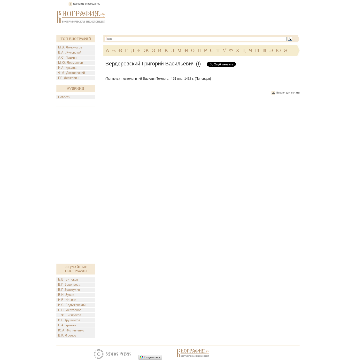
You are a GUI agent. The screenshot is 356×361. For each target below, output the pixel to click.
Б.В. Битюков (68, 279)
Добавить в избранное (86, 3)
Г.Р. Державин (68, 78)
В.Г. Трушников (69, 320)
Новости (64, 97)
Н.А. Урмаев (67, 325)
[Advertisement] (211, 13)
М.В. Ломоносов (70, 47)
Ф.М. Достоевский (71, 73)
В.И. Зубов (66, 295)
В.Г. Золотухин (69, 289)
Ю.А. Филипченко (71, 330)
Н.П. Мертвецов (69, 310)
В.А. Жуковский (69, 52)
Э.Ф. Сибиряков (69, 315)
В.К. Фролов (67, 335)
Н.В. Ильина (67, 300)
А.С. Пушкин (67, 57)
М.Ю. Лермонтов (70, 62)
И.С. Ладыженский (71, 305)
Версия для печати (288, 92)
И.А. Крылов (67, 68)
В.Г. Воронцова (69, 284)
